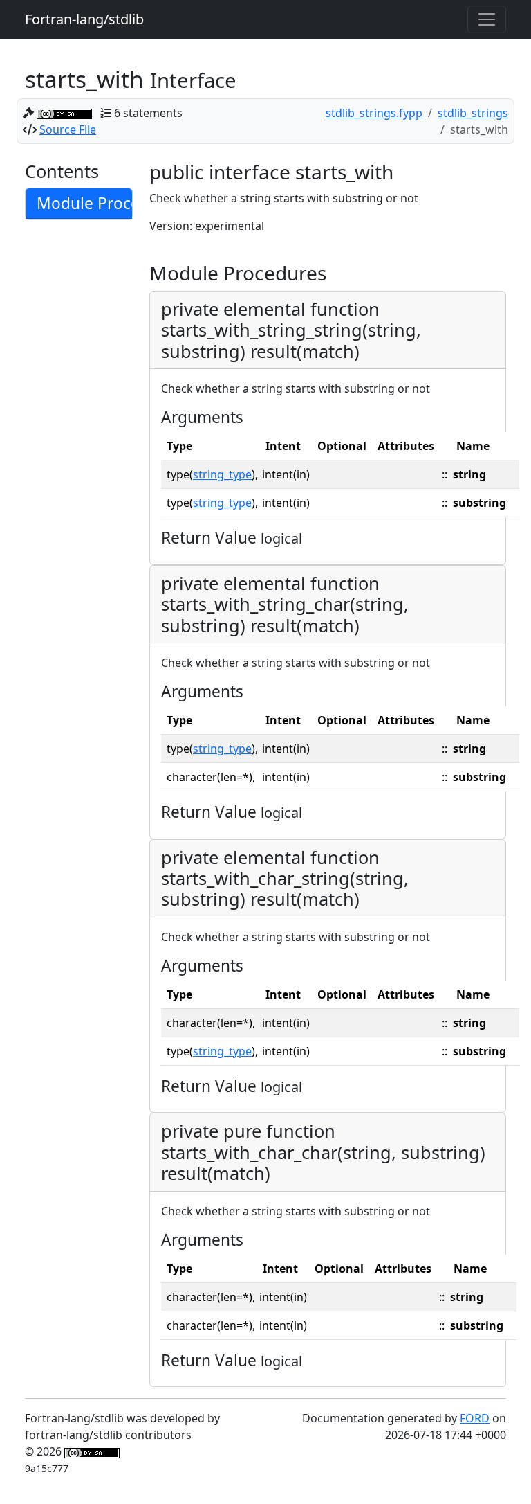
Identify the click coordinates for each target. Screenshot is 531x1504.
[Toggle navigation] (486, 19)
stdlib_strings (473, 112)
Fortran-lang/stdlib (84, 19)
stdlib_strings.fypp (374, 112)
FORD (475, 1418)
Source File (67, 129)
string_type (222, 474)
